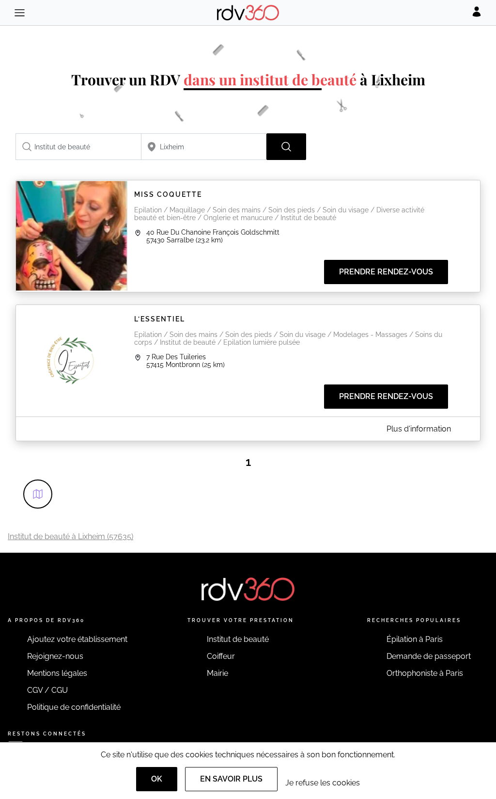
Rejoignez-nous (55, 656)
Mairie (217, 673)
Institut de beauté (238, 639)
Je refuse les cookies (322, 782)
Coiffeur (221, 656)
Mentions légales (57, 673)
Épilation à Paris (415, 639)
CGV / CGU (47, 690)
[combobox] (78, 146)
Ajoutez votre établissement (77, 639)
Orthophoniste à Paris (425, 673)
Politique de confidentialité (74, 707)
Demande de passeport (429, 656)
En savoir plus (231, 778)
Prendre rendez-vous (386, 271)
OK (156, 778)
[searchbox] (78, 146)
